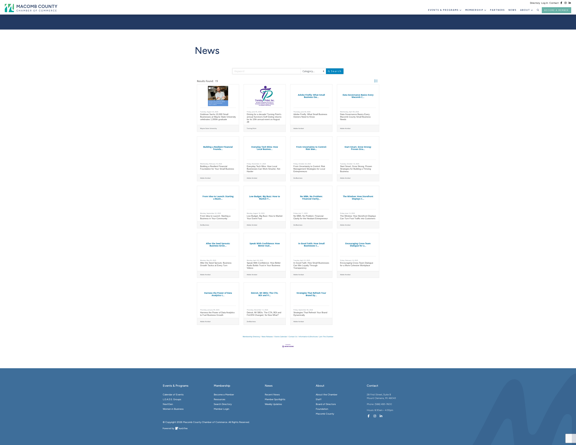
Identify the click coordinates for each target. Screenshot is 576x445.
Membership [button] (474, 10)
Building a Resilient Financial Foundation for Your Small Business (217, 167)
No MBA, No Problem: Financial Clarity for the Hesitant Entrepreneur (310, 217)
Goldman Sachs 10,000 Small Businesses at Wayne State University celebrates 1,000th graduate (218, 117)
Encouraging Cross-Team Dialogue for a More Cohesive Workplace (356, 264)
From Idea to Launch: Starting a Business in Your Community (215, 217)
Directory (535, 2)
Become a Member (556, 10)
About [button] (525, 10)
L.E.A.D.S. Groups (172, 399)
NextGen (168, 404)
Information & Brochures (308, 336)
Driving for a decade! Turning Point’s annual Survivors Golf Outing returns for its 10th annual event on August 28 (264, 118)
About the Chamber (326, 394)
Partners (497, 10)
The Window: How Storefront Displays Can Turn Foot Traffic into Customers (358, 217)
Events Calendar (280, 336)
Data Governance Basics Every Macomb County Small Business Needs (355, 117)
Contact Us (293, 336)
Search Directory (223, 404)
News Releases (267, 336)
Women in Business (173, 409)
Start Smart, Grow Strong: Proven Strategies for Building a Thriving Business (356, 169)
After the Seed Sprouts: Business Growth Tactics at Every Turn (215, 264)
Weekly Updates (273, 404)
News (512, 10)
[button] (538, 10)
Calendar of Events (173, 394)
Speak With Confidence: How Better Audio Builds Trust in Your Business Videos (264, 265)
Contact (554, 2)
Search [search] (336, 71)
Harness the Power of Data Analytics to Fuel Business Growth (217, 313)
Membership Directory (251, 336)
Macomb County (325, 413)
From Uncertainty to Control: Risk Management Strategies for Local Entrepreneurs (309, 169)
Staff (318, 399)
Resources (219, 399)
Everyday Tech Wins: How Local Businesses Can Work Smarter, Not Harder (263, 169)
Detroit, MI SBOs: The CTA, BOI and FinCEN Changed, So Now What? (264, 313)
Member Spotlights (275, 399)
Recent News (272, 394)
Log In (544, 2)
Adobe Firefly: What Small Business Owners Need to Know (310, 115)
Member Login (221, 409)
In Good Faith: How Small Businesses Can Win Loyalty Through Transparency (311, 265)
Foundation (322, 409)
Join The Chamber (326, 336)
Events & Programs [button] (444, 10)
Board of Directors (326, 404)
